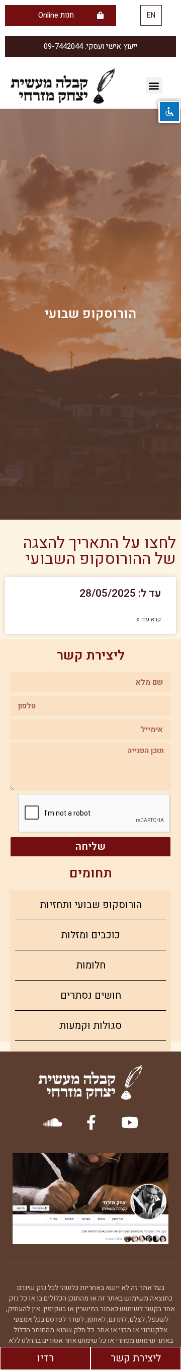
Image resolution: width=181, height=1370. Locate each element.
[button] (151, 15)
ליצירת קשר (136, 1358)
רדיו (45, 1358)
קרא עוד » (148, 619)
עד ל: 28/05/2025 (120, 593)
